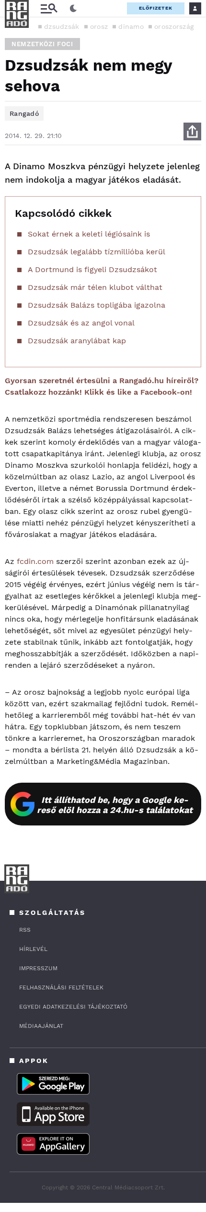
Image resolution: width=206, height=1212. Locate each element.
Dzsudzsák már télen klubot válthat (95, 287)
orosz (99, 26)
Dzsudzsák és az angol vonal (81, 322)
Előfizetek (155, 8)
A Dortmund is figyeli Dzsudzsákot (92, 269)
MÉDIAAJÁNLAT (41, 1026)
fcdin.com (35, 561)
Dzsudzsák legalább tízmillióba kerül (96, 251)
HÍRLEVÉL (33, 949)
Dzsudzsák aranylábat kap (77, 340)
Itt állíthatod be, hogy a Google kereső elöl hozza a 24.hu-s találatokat (115, 805)
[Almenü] (49, 8)
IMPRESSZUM (38, 968)
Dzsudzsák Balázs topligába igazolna (96, 305)
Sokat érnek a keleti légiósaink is (89, 233)
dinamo (131, 26)
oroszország (174, 26)
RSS (25, 929)
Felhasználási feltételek (61, 987)
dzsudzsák (62, 26)
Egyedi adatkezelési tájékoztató (73, 1006)
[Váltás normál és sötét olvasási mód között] (73, 8)
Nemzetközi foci (42, 44)
